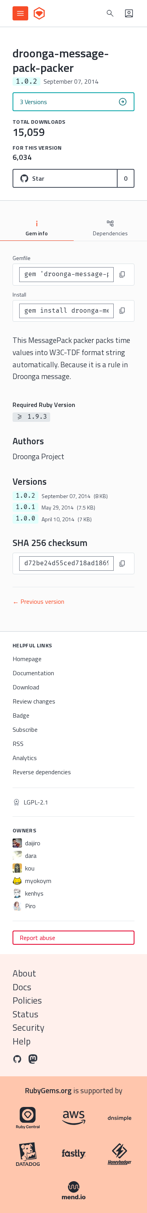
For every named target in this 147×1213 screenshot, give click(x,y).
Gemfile (22, 258)
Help (22, 1041)
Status (25, 1014)
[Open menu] (20, 13)
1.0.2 (25, 496)
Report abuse (37, 937)
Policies (27, 1000)
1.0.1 (25, 507)
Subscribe (25, 729)
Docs (22, 987)
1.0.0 (25, 518)
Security (28, 1027)
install (19, 294)
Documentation (33, 673)
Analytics (25, 757)
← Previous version (38, 601)
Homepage (27, 658)
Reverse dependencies (42, 772)
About (24, 973)
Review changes (34, 701)
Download (26, 687)
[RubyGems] (39, 13)
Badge (21, 715)
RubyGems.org (48, 1090)
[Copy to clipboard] (122, 274)
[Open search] (110, 13)
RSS (18, 743)
